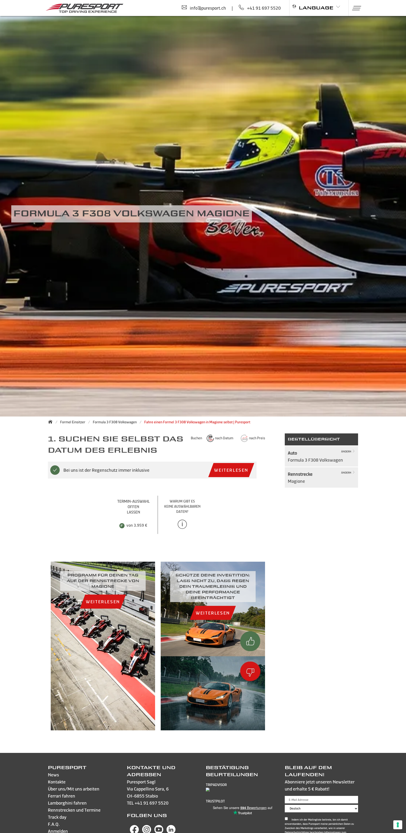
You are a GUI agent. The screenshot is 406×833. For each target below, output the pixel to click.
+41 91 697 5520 (151, 803)
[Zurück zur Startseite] (51, 421)
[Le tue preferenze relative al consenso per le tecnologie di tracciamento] (397, 824)
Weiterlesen (231, 470)
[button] (355, 8)
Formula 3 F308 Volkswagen (115, 422)
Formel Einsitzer (72, 422)
